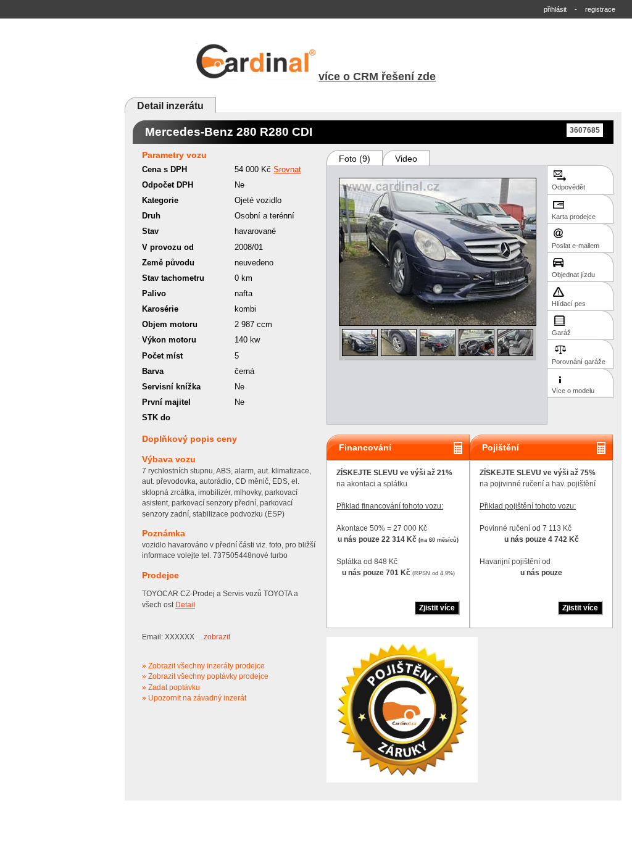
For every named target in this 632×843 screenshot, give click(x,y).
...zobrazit (214, 637)
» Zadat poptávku (171, 687)
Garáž (561, 332)
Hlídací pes (569, 303)
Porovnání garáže (578, 361)
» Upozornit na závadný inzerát (194, 698)
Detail (185, 604)
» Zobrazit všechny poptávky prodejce (205, 676)
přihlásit (555, 9)
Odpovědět (568, 187)
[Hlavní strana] (256, 78)
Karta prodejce (574, 216)
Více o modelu (573, 390)
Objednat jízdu (573, 274)
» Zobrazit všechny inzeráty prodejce (203, 666)
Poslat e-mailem (575, 245)
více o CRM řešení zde (377, 76)
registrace (600, 9)
